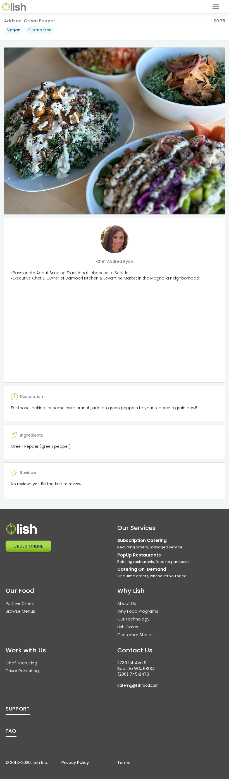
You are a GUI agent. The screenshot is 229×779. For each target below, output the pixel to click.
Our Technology (133, 619)
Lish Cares (127, 627)
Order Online (28, 546)
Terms (123, 762)
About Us (126, 603)
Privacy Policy (75, 762)
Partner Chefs (20, 603)
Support (18, 708)
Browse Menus (20, 611)
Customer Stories (135, 635)
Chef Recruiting (21, 663)
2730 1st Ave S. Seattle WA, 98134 (136, 665)
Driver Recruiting (22, 671)
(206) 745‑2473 (133, 674)
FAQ (11, 730)
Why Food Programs (137, 611)
